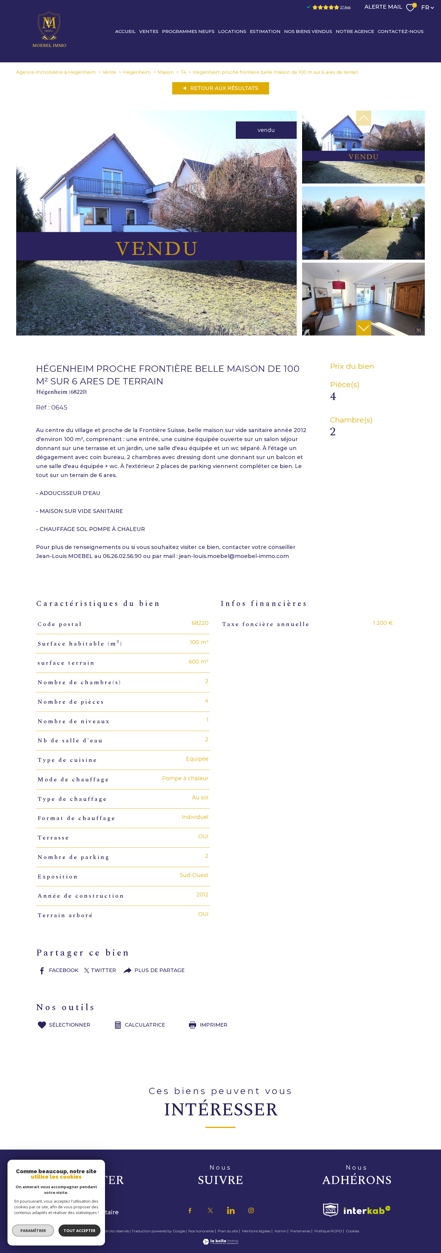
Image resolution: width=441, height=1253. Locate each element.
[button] (363, 328)
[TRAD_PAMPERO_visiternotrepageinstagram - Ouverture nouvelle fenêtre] (251, 1210)
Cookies (352, 1231)
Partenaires (300, 1231)
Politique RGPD (328, 1231)
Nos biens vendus (308, 31)
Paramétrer (33, 1230)
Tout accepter (79, 1230)
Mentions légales (256, 1231)
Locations (232, 31)
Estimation (265, 31)
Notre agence (355, 31)
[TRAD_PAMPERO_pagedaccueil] (49, 46)
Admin (280, 1231)
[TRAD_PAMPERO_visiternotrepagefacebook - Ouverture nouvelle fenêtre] (189, 1210)
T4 (183, 72)
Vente (109, 72)
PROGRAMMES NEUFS (188, 31)
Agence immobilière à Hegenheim (56, 72)
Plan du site (228, 1231)
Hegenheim (137, 72)
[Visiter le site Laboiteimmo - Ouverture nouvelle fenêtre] (221, 1243)
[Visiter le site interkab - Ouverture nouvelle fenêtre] (367, 1210)
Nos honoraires (201, 1231)
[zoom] (156, 333)
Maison (166, 72)
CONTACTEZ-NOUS (401, 31)
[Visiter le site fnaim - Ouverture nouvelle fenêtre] (330, 1210)
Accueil (125, 31)
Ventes (148, 31)
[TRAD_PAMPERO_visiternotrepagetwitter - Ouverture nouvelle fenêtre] (210, 1210)
